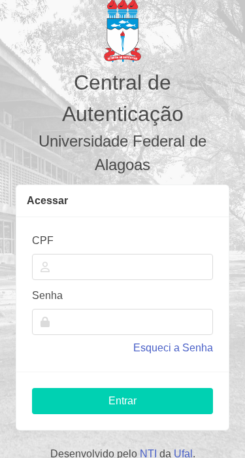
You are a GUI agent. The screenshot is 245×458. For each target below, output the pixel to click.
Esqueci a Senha (173, 347)
